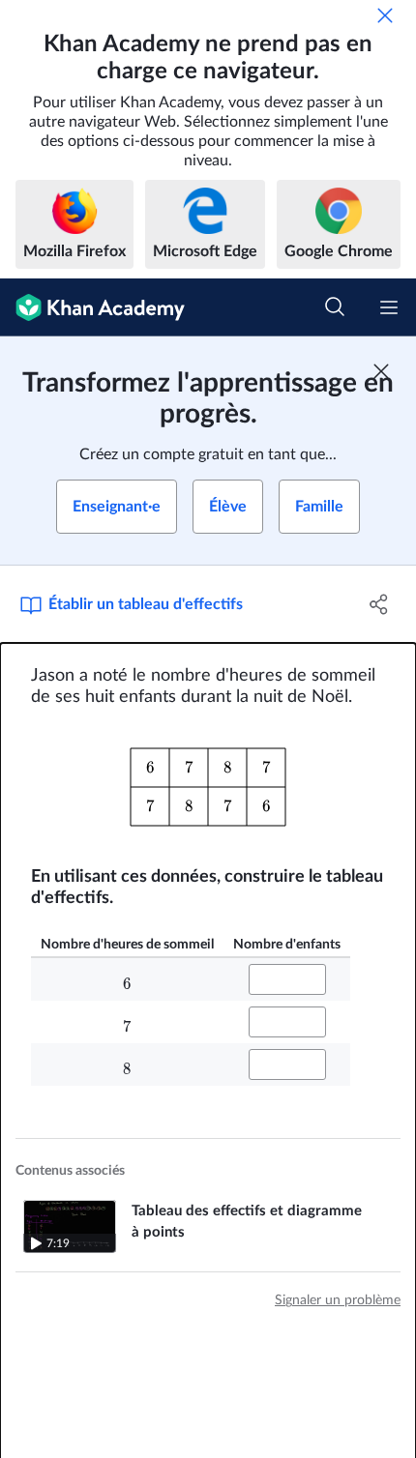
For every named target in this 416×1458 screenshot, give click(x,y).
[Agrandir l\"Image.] (208, 787)
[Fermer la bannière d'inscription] (381, 371)
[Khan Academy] (92, 307)
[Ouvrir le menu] (389, 307)
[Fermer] (385, 15)
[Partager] (380, 604)
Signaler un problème (338, 1300)
